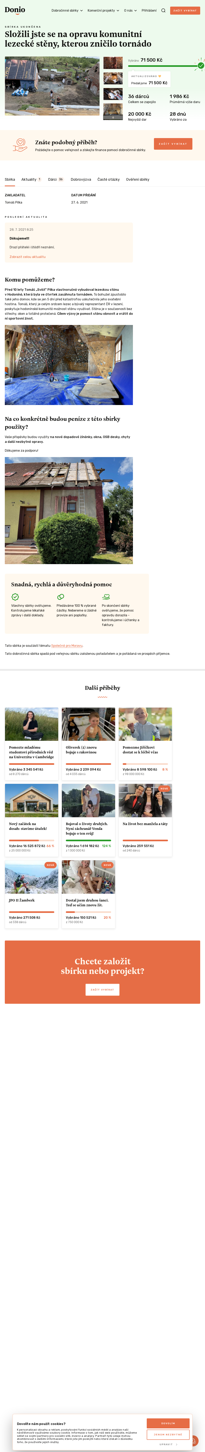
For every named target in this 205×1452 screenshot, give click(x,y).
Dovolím (168, 1423)
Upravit (166, 1444)
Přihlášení (149, 10)
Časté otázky (108, 179)
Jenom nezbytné (168, 1434)
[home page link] (15, 10)
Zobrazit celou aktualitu (28, 257)
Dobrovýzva (81, 179)
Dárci (55, 179)
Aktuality (30, 179)
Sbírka (10, 179)
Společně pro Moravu (66, 646)
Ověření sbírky (137, 179)
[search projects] (163, 11)
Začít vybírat (185, 10)
